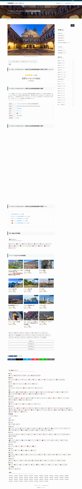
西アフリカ (62, 97)
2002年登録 (11, 479)
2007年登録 (36, 479)
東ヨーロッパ (62, 76)
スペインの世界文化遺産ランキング (20, 223)
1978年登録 (11, 475)
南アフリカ (62, 102)
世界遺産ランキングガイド (16, 3)
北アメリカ (62, 83)
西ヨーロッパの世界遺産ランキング (19, 218)
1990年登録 (11, 477)
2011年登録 (56, 479)
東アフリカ (62, 95)
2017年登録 (26, 481)
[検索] (73, 0)
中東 (60, 69)
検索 (72, 25)
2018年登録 (31, 481)
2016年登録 (21, 481)
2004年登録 (21, 479)
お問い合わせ (45, 485)
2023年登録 (46, 481)
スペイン (20, 113)
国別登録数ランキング (62, 50)
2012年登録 (61, 479)
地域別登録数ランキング (62, 52)
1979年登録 (16, 475)
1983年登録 (36, 475)
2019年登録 (36, 481)
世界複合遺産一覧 (61, 40)
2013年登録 (66, 479)
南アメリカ (62, 88)
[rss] (72, 0)
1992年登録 (21, 477)
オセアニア (62, 90)
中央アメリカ (62, 86)
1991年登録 (16, 477)
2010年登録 (51, 479)
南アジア (61, 65)
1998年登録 (51, 477)
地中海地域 (61, 79)
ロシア (61, 81)
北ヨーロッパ (62, 74)
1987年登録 (56, 475)
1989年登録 (66, 475)
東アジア (61, 60)
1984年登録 (41, 475)
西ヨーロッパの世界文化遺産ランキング (20, 216)
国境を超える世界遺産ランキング (64, 42)
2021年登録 (41, 481)
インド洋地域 (62, 104)
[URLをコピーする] (51, 359)
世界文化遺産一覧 (61, 35)
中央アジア (62, 67)
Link (37, 56)
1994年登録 (31, 477)
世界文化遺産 (19, 115)
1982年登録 (31, 475)
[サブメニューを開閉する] (73, 61)
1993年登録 (26, 477)
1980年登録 (21, 475)
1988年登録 (61, 475)
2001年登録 (66, 477)
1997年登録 (46, 477)
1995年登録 (36, 477)
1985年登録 (46, 475)
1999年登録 (56, 477)
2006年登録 (31, 479)
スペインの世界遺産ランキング (19, 220)
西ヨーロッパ (19, 110)
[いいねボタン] (9, 64)
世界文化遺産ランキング (16, 214)
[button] (11, 359)
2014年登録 (11, 481)
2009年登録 (46, 479)
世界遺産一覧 (60, 33)
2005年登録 (26, 479)
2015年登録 (16, 481)
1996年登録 (41, 477)
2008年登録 (41, 479)
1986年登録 (51, 475)
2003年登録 (19, 108)
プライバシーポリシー (38, 485)
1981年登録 (26, 475)
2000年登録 (61, 477)
